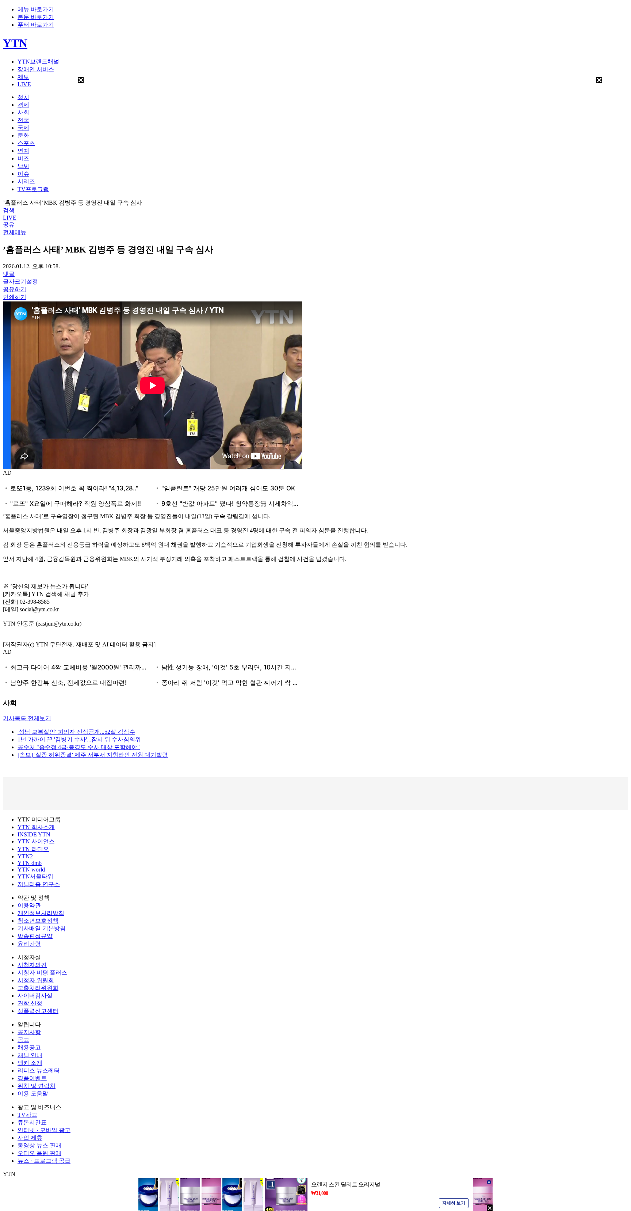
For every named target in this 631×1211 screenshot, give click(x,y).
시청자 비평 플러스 (42, 972)
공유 (9, 224)
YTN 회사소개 (36, 827)
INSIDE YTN (34, 834)
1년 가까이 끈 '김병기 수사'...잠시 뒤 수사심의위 (79, 739)
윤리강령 (29, 944)
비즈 (23, 158)
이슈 (23, 174)
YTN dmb (30, 863)
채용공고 (29, 1047)
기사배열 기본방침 (42, 928)
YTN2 (25, 856)
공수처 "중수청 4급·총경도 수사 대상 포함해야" (79, 747)
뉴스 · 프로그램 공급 (44, 1161)
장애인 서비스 (36, 69)
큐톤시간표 (32, 1122)
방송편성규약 (35, 936)
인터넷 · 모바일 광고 (44, 1130)
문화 (23, 135)
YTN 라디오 (33, 849)
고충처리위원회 (38, 988)
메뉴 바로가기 (36, 9)
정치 (23, 97)
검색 (9, 210)
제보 (23, 77)
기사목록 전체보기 (27, 718)
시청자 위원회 (36, 980)
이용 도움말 (33, 1093)
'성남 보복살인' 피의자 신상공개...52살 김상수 (76, 732)
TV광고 (27, 1115)
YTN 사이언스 (36, 841)
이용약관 (29, 905)
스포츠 (26, 143)
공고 (23, 1040)
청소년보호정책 (38, 921)
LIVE (24, 84)
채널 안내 (30, 1055)
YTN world (31, 869)
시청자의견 (32, 965)
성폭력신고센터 (38, 1011)
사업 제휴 (30, 1138)
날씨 (23, 166)
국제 (23, 128)
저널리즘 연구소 (39, 884)
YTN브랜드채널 (38, 61)
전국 (23, 120)
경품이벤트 (32, 1078)
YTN (15, 43)
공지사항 (29, 1032)
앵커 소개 (30, 1063)
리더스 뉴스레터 (39, 1070)
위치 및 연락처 (37, 1086)
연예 (23, 151)
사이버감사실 (35, 995)
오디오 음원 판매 (39, 1153)
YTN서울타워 (35, 876)
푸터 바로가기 (36, 25)
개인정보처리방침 (41, 913)
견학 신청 (30, 1003)
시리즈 (26, 181)
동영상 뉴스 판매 (39, 1145)
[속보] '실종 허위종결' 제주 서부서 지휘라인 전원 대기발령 (93, 755)
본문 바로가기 (36, 17)
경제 (23, 105)
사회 (23, 112)
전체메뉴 (14, 232)
